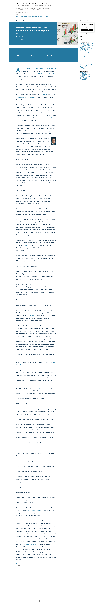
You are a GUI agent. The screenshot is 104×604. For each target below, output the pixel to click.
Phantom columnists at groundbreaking (84, 73)
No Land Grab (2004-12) (84, 51)
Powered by (84, 33)
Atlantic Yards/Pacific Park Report (32, 3)
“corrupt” (45, 94)
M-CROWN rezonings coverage (86, 67)
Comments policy (83, 79)
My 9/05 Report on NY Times (85, 56)
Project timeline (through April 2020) (87, 43)
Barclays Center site (84, 49)
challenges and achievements (26, 97)
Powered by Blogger (44, 600)
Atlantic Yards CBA (83, 65)
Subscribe (87, 29)
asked (44, 422)
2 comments (22, 39)
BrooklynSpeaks (83, 50)
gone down (32, 315)
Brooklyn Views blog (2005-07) (86, 64)
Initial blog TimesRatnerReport (86, 55)
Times (31, 198)
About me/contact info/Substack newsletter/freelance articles (31, 16)
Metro (28, 120)
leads (53, 396)
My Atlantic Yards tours (84, 68)
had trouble (37, 388)
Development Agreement (85, 47)
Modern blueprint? (83, 78)
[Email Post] (17, 563)
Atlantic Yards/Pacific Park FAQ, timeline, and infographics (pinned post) (33, 30)
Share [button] (17, 39)
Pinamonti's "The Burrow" (85, 66)
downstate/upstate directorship (35, 510)
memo (27, 245)
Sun (48, 118)
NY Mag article (83, 63)
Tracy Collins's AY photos (85, 54)
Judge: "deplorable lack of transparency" (85, 75)
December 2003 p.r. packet (85, 76)
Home (17, 16)
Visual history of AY (83, 77)
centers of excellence (30, 544)
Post (21, 120)
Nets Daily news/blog (84, 61)
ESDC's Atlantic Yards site (85, 44)
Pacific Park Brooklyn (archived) (86, 48)
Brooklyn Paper (83, 60)
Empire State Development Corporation (44, 73)
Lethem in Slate (83, 62)
